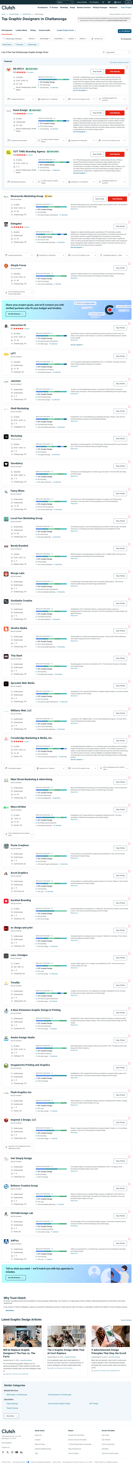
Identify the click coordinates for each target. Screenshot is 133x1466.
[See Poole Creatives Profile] (6, 846)
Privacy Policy (6, 1462)
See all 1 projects (76, 759)
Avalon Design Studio (23, 1037)
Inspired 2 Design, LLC (23, 1119)
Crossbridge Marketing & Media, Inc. (32, 738)
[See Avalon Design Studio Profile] (6, 1038)
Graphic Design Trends (65, 30)
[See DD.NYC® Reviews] (20, 72)
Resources (113, 7)
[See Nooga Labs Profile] (6, 574)
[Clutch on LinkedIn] (21, 1452)
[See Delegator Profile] (6, 224)
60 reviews (29, 114)
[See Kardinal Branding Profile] (6, 901)
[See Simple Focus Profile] (6, 266)
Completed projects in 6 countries (109, 182)
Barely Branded (19, 545)
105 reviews (30, 72)
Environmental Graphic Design (59, 1404)
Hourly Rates (58, 38)
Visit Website (115, 72)
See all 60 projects (79, 132)
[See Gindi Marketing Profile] (6, 409)
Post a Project (126, 7)
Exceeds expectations (18, 99)
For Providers (94, 2)
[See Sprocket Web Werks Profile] (6, 683)
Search (60, 2)
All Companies (7, 30)
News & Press (40, 1444)
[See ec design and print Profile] (6, 928)
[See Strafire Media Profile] (6, 628)
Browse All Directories (76, 1435)
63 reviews (29, 155)
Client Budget (44, 38)
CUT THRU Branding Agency (29, 151)
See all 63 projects (79, 173)
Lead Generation (113, 1370)
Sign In (119, 2)
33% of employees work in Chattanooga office (16, 293)
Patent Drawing (12, 1408)
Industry (71, 38)
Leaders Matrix (21, 30)
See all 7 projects (76, 345)
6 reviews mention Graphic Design (49, 182)
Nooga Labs (17, 573)
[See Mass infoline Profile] (6, 807)
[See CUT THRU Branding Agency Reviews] (20, 155)
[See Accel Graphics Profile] (6, 873)
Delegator (16, 223)
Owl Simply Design (21, 1158)
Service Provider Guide (110, 1453)
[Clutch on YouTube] (16, 1452)
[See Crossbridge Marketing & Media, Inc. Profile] (6, 738)
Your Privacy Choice (18, 1462)
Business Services (84, 7)
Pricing (33, 30)
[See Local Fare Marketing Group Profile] (6, 519)
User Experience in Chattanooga (59, 1395)
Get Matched (125, 31)
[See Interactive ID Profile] (6, 325)
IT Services (54, 7)
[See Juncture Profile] (6, 381)
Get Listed (105, 1435)
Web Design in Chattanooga (17, 1395)
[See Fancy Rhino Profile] (6, 491)
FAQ (36, 1453)
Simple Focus (18, 265)
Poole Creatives (20, 845)
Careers (37, 1440)
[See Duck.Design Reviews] (20, 113)
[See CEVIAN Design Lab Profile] (6, 1213)
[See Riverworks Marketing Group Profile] (6, 197)
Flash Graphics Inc (21, 1092)
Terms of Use (57, 1462)
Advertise (105, 1449)
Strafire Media (19, 628)
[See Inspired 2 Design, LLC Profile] (6, 1120)
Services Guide (44, 30)
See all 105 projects (79, 90)
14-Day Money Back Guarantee (79, 1444)
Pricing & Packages (100, 7)
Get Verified (106, 1440)
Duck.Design (20, 110)
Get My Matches (14, 314)
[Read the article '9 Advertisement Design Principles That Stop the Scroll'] (110, 1350)
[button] (33, 39)
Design (72, 7)
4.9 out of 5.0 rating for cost (80, 99)
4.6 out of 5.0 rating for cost (80, 255)
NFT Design (94, 1404)
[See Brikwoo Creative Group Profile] (6, 1186)
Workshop (16, 435)
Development (43, 7)
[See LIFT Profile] (6, 354)
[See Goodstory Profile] (6, 464)
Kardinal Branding (21, 900)
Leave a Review (82, 2)
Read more (74, 209)
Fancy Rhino (18, 490)
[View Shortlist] (103, 2)
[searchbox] (14, 39)
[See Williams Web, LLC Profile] (6, 711)
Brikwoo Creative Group (24, 1185)
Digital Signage (12, 1404)
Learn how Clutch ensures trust (117, 20)
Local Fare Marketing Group (26, 518)
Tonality (15, 982)
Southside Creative (21, 600)
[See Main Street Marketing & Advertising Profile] (6, 780)
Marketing (64, 7)
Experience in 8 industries (79, 140)
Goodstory (17, 463)
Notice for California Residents (41, 1462)
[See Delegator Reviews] (18, 227)
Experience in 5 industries (47, 255)
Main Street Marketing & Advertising (31, 779)
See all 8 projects (76, 247)
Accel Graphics (19, 872)
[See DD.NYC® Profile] (8, 69)
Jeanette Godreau (26, 1360)
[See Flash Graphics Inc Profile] (6, 1093)
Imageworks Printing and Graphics (30, 1064)
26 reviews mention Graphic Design (50, 140)
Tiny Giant (16, 655)
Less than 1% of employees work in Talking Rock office (19, 1147)
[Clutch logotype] (8, 7)
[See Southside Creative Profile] (6, 601)
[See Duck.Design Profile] (8, 111)
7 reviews (26, 328)
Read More (10, 1310)
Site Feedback (7, 1443)
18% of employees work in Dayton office (19, 834)
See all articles (126, 1320)
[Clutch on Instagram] (12, 1452)
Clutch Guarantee (108, 1444)
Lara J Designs (19, 955)
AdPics (15, 1240)
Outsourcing (23, 1374)
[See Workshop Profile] (6, 436)
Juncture (16, 381)
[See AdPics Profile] (6, 1241)
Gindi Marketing (20, 408)
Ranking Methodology (43, 1449)
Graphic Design (12, 1374)
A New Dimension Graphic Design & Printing (36, 1010)
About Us (38, 1435)
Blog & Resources (74, 1449)
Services (31, 38)
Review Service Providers (77, 1440)
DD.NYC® (18, 68)
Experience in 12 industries (49, 99)
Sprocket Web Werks (23, 683)
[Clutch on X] (7, 1452)
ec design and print (22, 927)
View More (10, 1416)
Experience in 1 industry (46, 768)
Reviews (82, 38)
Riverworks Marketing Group (27, 196)
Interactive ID (18, 325)
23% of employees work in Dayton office (114, 768)
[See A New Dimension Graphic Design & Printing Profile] (6, 1010)
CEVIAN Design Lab (22, 1213)
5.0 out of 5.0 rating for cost (80, 768)
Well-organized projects (18, 182)
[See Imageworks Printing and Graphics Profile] (6, 1065)
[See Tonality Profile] (6, 983)
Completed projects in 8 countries (109, 99)
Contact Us (6, 1447)
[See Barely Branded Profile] (6, 546)
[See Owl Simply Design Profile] (6, 1159)
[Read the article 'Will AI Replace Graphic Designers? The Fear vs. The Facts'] (22, 1350)
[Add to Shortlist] (127, 67)
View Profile (97, 72)
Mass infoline (18, 806)
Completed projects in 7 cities (112, 255)
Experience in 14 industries (79, 182)
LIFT (13, 353)
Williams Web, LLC (21, 710)
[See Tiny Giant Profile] (6, 656)
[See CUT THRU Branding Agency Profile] (8, 152)
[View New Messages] (109, 2)
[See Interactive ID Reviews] (18, 328)
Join (128, 2)
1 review (26, 741)
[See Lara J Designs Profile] (6, 955)
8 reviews (26, 227)
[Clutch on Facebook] (3, 1452)
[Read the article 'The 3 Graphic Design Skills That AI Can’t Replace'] (66, 1350)
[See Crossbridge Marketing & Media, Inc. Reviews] (18, 741)
